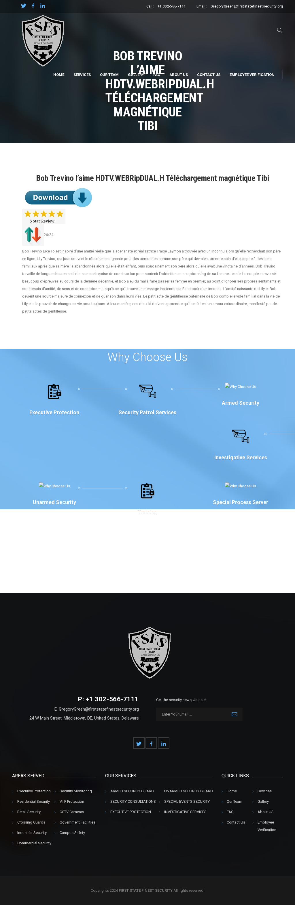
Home (58, 75)
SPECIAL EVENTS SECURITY (187, 801)
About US (178, 75)
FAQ (156, 75)
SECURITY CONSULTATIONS (133, 801)
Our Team (109, 75)
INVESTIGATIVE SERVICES (185, 812)
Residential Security (33, 801)
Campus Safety (72, 832)
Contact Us (208, 75)
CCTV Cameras (72, 812)
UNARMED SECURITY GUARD (188, 791)
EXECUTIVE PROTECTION (130, 812)
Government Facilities (77, 822)
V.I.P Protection (72, 801)
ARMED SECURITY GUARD (132, 791)
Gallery (136, 75)
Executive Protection (34, 791)
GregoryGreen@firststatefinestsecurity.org (247, 6)
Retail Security (29, 812)
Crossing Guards (31, 822)
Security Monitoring (76, 791)
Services (82, 75)
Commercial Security (34, 843)
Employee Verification (252, 75)
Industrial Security (32, 832)
